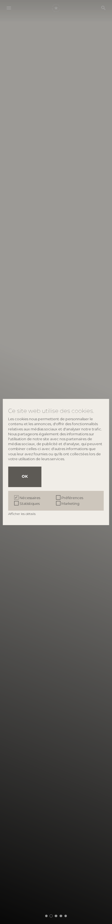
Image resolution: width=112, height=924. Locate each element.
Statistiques (30, 503)
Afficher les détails (22, 514)
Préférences (72, 498)
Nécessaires (30, 498)
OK (25, 477)
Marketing (70, 503)
